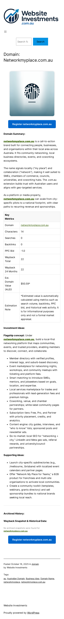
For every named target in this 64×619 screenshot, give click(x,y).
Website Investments (15, 605)
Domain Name (47, 578)
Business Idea (32, 578)
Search (41, 41)
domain (35, 564)
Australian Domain (16, 578)
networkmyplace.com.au (19, 141)
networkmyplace (12, 582)
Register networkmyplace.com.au (32, 124)
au (5, 578)
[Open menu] (5, 31)
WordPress (33, 612)
